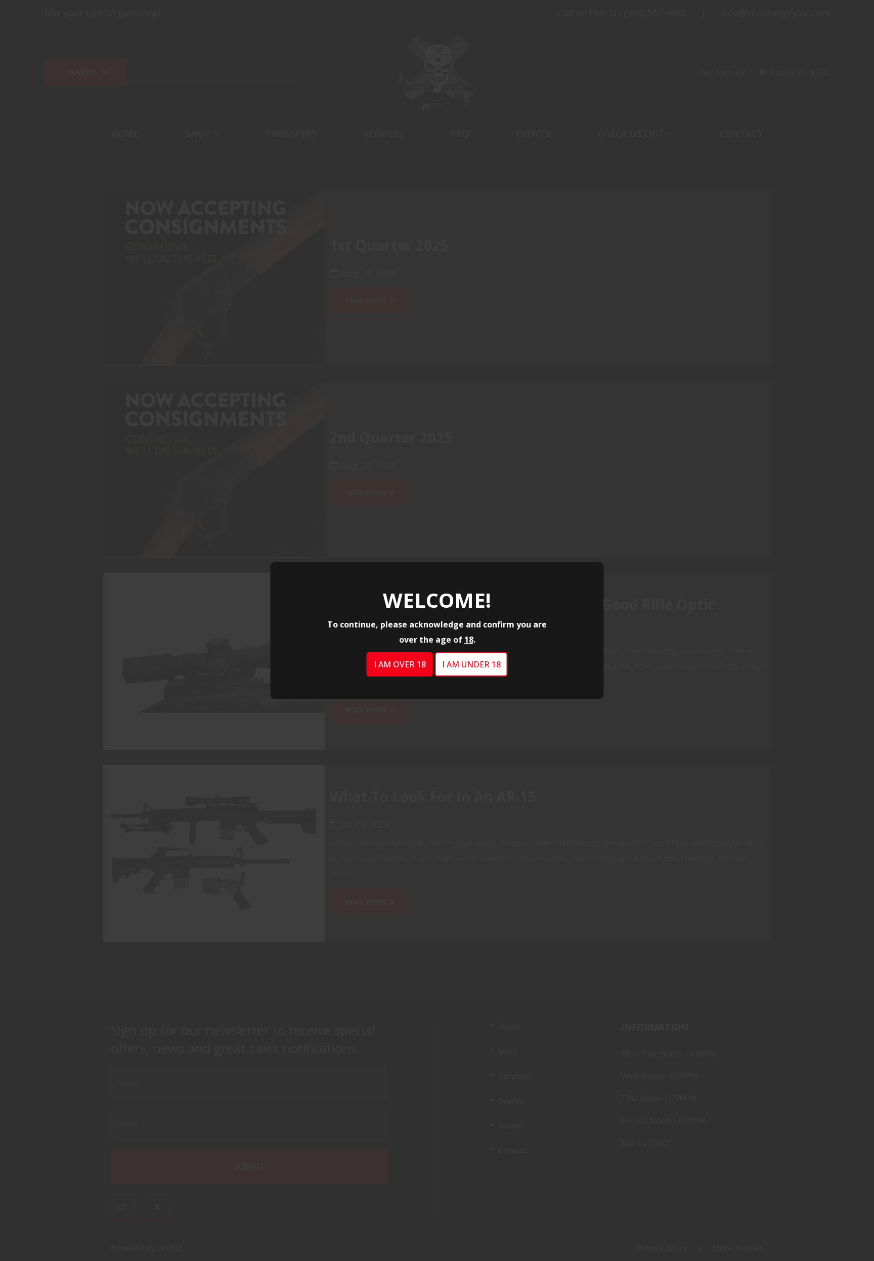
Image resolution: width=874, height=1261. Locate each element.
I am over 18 (400, 664)
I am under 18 (471, 664)
